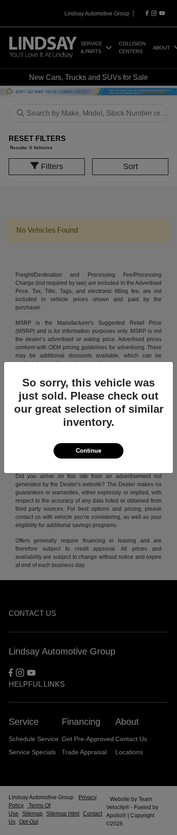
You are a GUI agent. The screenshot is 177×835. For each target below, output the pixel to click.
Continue (88, 450)
